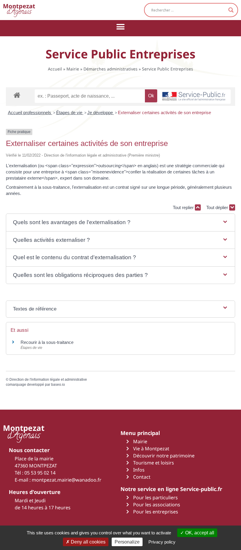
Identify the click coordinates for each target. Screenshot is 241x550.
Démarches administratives (110, 69)
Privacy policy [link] (161, 541)
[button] (120, 26)
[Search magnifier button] (231, 10)
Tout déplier (217, 207)
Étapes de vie (69, 112)
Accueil (55, 69)
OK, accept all (199, 532)
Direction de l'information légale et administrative (48, 379)
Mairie (72, 69)
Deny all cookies (88, 541)
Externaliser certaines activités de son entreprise (164, 112)
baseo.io (58, 384)
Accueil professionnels (30, 112)
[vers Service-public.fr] (194, 96)
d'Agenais (19, 10)
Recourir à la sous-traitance (47, 342)
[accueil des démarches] (17, 94)
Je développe (100, 112)
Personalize (127, 541)
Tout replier (184, 207)
